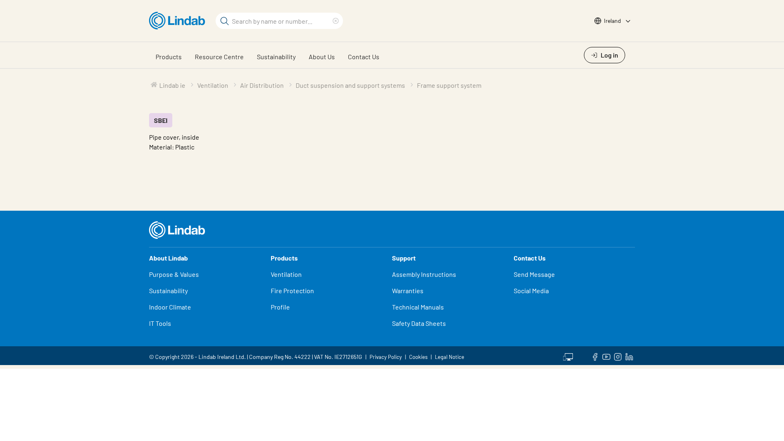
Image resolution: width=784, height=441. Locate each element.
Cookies (418, 357)
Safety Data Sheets (419, 323)
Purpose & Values (174, 274)
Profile (280, 307)
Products (169, 56)
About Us (322, 56)
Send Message (534, 274)
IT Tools (160, 323)
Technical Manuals (418, 307)
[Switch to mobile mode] (568, 356)
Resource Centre (219, 56)
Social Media (531, 290)
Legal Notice (449, 357)
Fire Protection (292, 290)
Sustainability (276, 56)
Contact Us (363, 56)
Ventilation (286, 274)
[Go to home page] (179, 21)
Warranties (407, 290)
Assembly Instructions (424, 274)
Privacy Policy (386, 357)
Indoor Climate (170, 307)
